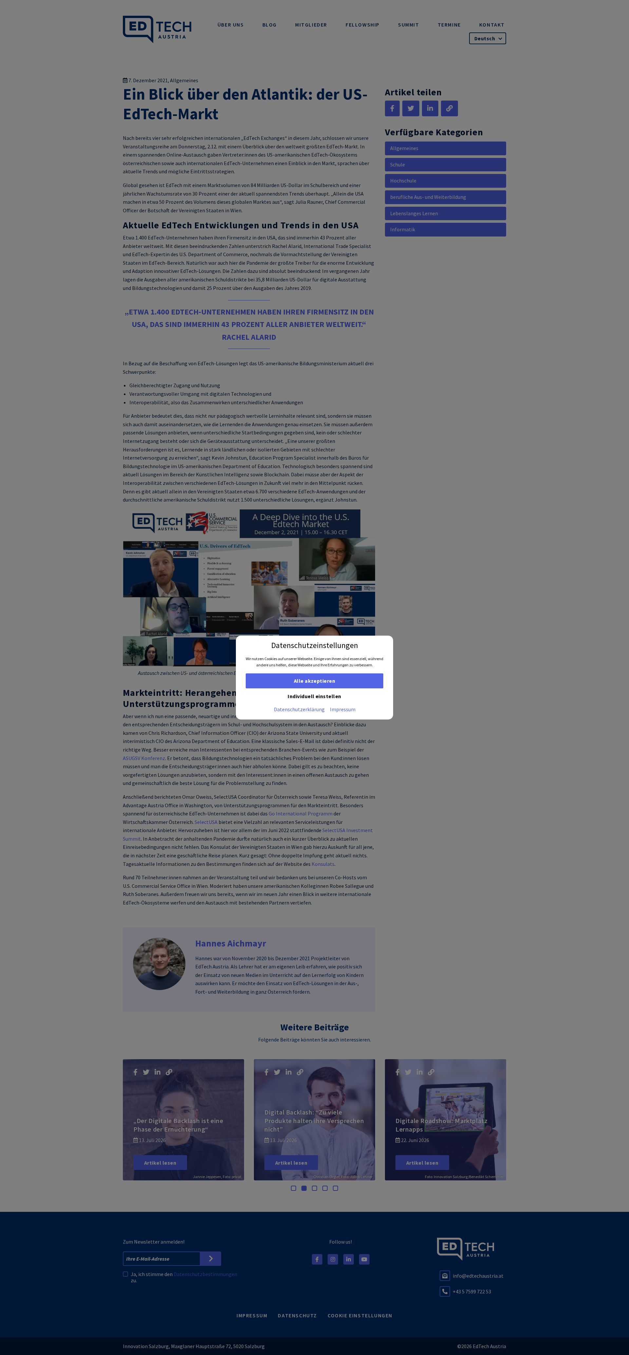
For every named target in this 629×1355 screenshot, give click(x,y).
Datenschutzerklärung (299, 709)
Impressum (342, 709)
